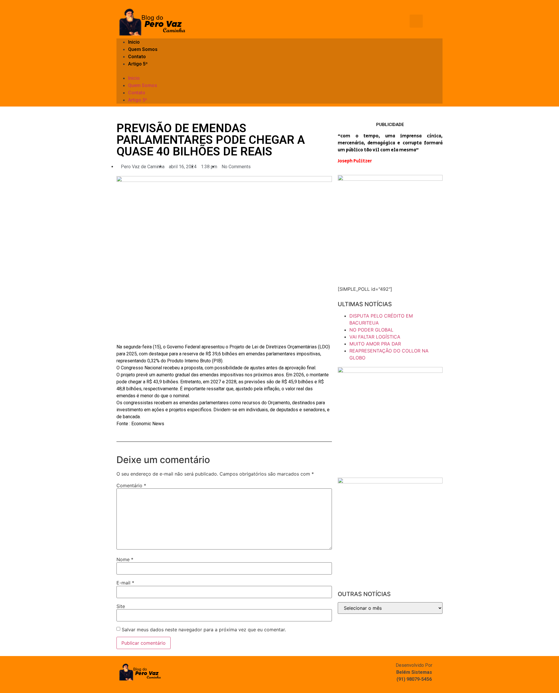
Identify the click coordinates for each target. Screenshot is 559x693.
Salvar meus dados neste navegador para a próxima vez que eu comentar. (204, 629)
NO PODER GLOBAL (371, 330)
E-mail (125, 582)
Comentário (131, 485)
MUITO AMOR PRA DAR (375, 344)
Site (120, 606)
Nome (124, 559)
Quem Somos (143, 49)
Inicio (134, 42)
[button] (279, 71)
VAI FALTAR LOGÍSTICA (374, 337)
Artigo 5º (138, 64)
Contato (137, 56)
